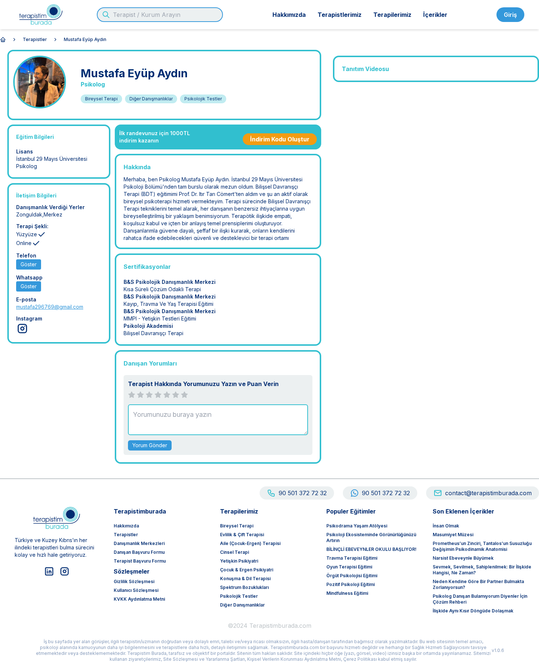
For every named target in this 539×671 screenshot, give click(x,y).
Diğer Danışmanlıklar (242, 605)
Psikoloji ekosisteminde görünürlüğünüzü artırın (371, 537)
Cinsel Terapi (234, 552)
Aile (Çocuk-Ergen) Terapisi (250, 543)
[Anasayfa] (3, 39)
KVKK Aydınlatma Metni (139, 599)
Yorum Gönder (149, 445)
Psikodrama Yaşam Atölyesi (356, 526)
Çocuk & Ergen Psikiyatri (246, 569)
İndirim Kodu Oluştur (279, 139)
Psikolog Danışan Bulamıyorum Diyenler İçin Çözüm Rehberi (480, 599)
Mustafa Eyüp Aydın (85, 39)
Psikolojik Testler (239, 596)
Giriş (510, 14)
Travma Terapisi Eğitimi (351, 558)
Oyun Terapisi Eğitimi (349, 567)
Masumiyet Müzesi (453, 534)
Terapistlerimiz (340, 14)
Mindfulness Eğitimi (347, 593)
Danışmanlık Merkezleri (139, 543)
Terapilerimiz (392, 14)
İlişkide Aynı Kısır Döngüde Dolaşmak (473, 610)
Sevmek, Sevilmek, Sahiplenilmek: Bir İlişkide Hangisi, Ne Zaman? (482, 569)
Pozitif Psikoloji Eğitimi (350, 584)
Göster (29, 264)
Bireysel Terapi (236, 526)
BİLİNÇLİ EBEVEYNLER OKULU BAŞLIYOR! (371, 549)
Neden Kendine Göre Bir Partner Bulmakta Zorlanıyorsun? (478, 584)
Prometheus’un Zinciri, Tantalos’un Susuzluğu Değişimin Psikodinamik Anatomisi (482, 546)
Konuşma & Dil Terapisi (245, 578)
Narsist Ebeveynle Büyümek (463, 558)
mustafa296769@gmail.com (49, 307)
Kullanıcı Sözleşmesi (136, 590)
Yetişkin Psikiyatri (239, 561)
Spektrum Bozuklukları (244, 587)
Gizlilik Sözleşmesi (134, 581)
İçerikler (435, 14)
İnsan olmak (446, 526)
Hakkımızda (289, 14)
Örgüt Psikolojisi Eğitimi (351, 575)
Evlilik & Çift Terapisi (242, 534)
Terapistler (35, 39)
